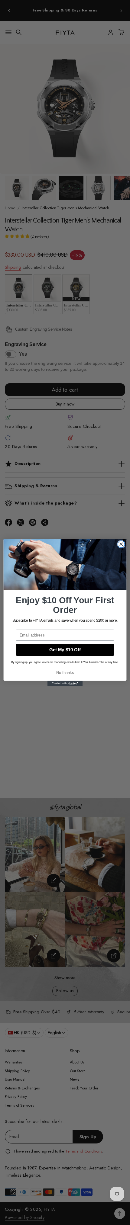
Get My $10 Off (65, 649)
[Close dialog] (121, 544)
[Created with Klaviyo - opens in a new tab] (65, 683)
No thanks (65, 672)
